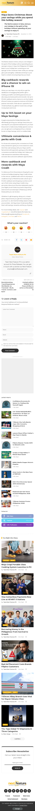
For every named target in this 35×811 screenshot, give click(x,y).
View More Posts (17, 257)
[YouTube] (25, 791)
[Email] (31, 240)
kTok (19, 216)
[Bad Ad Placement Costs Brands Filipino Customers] (17, 651)
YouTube (11, 216)
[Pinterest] (26, 240)
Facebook (26, 214)
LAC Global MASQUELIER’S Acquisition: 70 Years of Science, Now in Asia (22, 413)
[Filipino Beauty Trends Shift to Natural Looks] (6, 445)
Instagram (4, 216)
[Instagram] (17, 525)
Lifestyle (6, 560)
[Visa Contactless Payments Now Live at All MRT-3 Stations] (17, 584)
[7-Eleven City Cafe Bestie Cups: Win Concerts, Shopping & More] (6, 425)
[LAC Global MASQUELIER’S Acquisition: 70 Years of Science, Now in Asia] (6, 414)
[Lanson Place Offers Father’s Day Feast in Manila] (6, 435)
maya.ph (22, 210)
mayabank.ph (5, 212)
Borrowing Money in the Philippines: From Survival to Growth (14, 631)
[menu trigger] (32, 3)
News (4, 12)
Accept (17, 809)
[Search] (29, 3)
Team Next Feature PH (13, 34)
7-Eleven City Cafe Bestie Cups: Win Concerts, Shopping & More (22, 424)
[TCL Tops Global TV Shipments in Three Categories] (17, 716)
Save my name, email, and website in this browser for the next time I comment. (18, 344)
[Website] (30, 273)
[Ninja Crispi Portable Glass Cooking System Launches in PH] (17, 551)
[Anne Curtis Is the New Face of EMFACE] (6, 474)
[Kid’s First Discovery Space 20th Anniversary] (6, 484)
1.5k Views (15, 36)
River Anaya (7, 734)
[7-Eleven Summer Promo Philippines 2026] (6, 503)
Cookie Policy (23, 805)
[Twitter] (21, 240)
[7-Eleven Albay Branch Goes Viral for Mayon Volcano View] (17, 683)
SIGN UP (17, 768)
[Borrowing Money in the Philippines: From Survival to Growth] (17, 616)
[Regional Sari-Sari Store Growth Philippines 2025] (6, 493)
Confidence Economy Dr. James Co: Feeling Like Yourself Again (21, 403)
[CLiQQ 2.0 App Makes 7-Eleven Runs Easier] (6, 454)
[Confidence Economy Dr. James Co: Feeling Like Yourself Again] (6, 404)
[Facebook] (16, 240)
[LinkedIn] (21, 791)
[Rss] (29, 791)
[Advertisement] (17, 375)
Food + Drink (7, 692)
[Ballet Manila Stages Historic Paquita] (6, 464)
